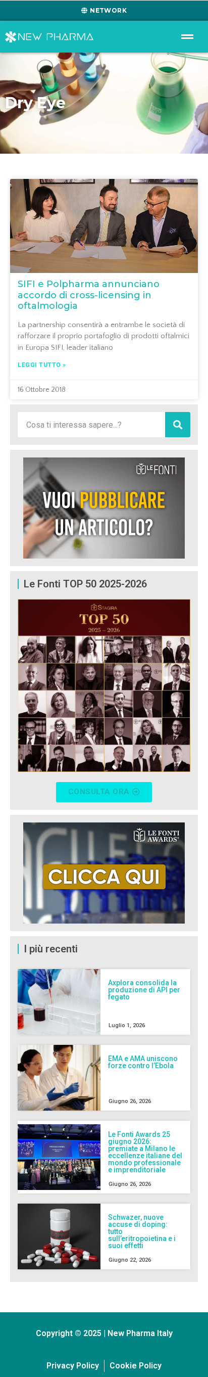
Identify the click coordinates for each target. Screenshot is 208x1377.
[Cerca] (177, 424)
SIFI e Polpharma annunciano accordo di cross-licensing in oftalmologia (89, 295)
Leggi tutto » (42, 365)
